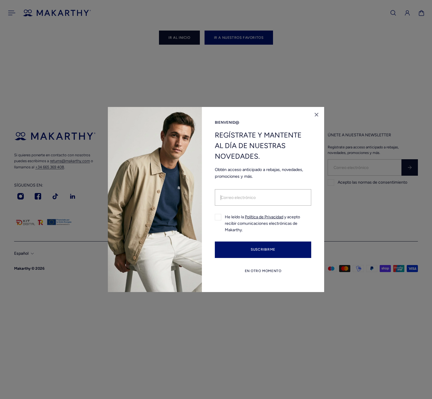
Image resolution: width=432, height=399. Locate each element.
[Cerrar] (316, 114)
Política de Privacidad (264, 216)
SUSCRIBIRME (263, 250)
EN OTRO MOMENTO (263, 271)
